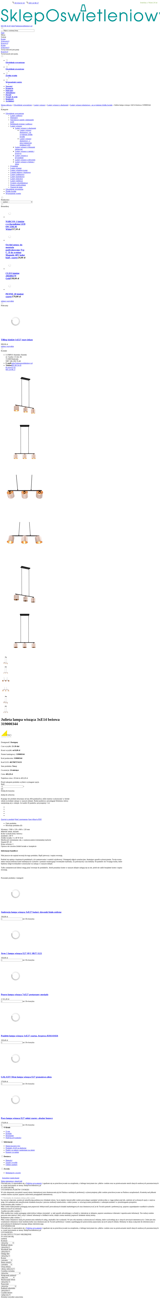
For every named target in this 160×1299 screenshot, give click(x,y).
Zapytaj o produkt (7, 819)
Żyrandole (14, 166)
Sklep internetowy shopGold (11, 1181)
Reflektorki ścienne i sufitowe (21, 124)
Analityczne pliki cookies (10, 1211)
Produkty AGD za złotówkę (16, 1148)
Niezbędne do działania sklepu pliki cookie (19, 1198)
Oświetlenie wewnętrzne (15, 113)
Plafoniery (14, 118)
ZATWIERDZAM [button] (8, 1226)
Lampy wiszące (16, 126)
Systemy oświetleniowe (19, 183)
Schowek (5, 48)
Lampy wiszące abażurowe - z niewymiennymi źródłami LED (26, 142)
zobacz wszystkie (7, 301)
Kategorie (4, 109)
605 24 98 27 (33, 3)
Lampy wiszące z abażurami (25, 128)
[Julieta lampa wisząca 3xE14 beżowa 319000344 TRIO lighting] (24, 419)
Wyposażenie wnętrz (13, 193)
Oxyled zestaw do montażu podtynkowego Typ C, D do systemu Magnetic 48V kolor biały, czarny (15, 251)
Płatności (9, 1160)
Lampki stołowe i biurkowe (20, 172)
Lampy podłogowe (17, 174)
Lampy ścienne (16, 168)
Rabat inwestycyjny (13, 1146)
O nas (8, 1131)
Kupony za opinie (12, 1152)
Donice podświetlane (18, 185)
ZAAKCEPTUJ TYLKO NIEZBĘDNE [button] (16, 1234)
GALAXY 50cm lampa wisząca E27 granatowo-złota (26, 1077)
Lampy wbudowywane (19, 170)
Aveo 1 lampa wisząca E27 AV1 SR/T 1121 (21, 953)
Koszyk (4, 52)
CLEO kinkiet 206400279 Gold (12, 276)
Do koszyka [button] (29, 919)
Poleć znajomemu (21, 819)
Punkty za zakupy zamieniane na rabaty (20, 1150)
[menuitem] (82, 62)
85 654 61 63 (19, 3)
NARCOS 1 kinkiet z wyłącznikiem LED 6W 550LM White (15, 225)
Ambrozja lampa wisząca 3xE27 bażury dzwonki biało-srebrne (31, 912)
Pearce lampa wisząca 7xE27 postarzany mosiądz (24, 994)
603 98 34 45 (6, 26)
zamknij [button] (4, 1239)
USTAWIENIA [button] (7, 1232)
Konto (3, 39)
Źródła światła (11, 191)
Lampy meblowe (16, 181)
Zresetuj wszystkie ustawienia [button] (12, 1297)
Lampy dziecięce (16, 179)
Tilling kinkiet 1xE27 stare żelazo (17, 339)
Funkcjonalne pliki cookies (11, 1204)
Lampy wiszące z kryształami (21, 157)
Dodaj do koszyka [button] (7, 791)
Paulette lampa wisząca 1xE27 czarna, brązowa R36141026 (29, 1036)
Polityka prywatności (13, 1138)
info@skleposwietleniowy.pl (21, 26)
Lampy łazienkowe (17, 177)
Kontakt (4, 351)
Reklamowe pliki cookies (10, 1218)
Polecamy (4, 306)
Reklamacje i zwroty (13, 1173)
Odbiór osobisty (11, 1165)
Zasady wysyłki (11, 1162)
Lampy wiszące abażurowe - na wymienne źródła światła (26, 133)
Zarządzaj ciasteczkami (10, 1178)
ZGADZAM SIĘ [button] (7, 1188)
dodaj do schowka (7, 795)
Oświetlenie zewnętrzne (14, 189)
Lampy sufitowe (16, 116)
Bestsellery (5, 206)
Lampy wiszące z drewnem (25, 160)
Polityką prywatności (34, 1183)
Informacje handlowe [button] (9, 851)
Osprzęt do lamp (16, 187)
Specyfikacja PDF (35, 819)
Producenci (5, 200)
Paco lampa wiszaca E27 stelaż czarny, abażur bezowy (27, 1118)
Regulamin (10, 1136)
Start (2, 33)
